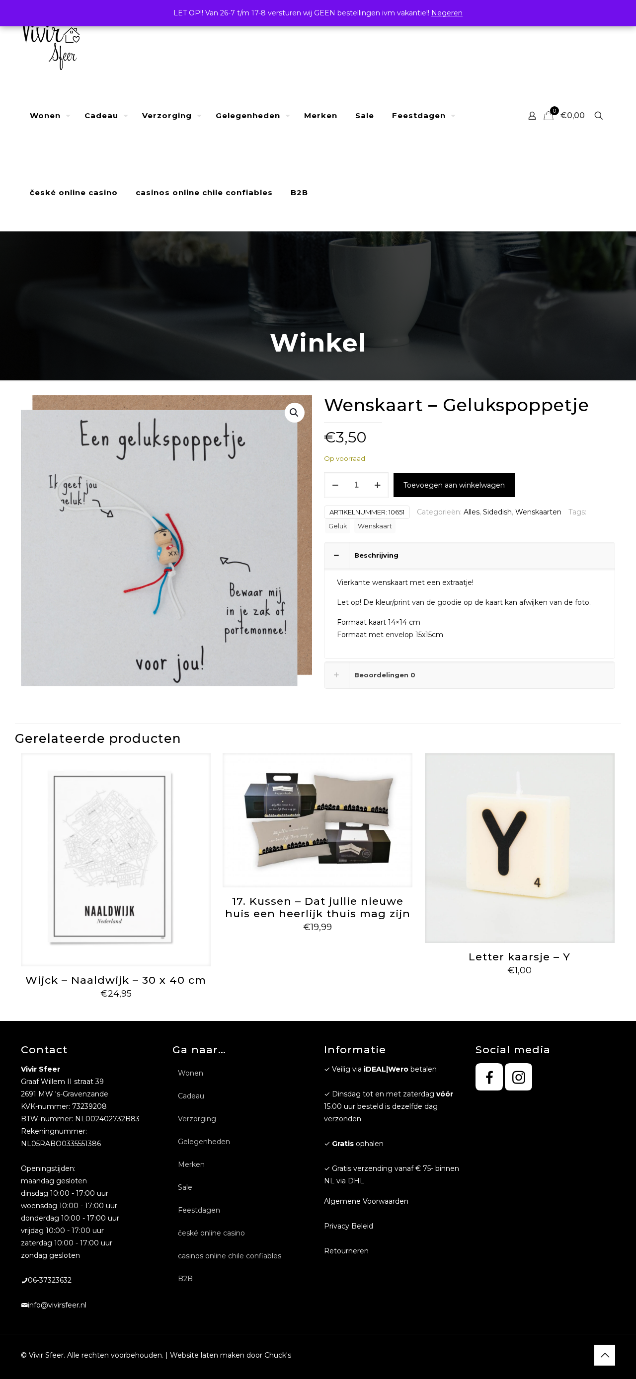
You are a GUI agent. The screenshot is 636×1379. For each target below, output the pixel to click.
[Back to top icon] (604, 1355)
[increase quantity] (377, 485)
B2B (185, 1278)
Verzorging (197, 1118)
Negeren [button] (447, 12)
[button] (295, 413)
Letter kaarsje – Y (519, 956)
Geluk (337, 526)
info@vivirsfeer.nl (57, 1305)
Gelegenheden (204, 1141)
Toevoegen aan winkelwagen (454, 485)
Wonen (190, 1073)
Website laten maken (207, 1355)
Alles (471, 512)
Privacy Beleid (348, 1226)
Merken (191, 1164)
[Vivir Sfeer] (50, 38)
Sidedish (497, 512)
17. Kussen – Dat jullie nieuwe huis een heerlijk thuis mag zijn (317, 907)
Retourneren (346, 1250)
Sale (185, 1187)
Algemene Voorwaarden (366, 1201)
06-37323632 (50, 1280)
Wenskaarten (538, 512)
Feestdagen (199, 1210)
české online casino (211, 1233)
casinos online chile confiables (229, 1255)
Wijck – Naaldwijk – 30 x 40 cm (115, 980)
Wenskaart (375, 526)
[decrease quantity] (335, 485)
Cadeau (191, 1095)
